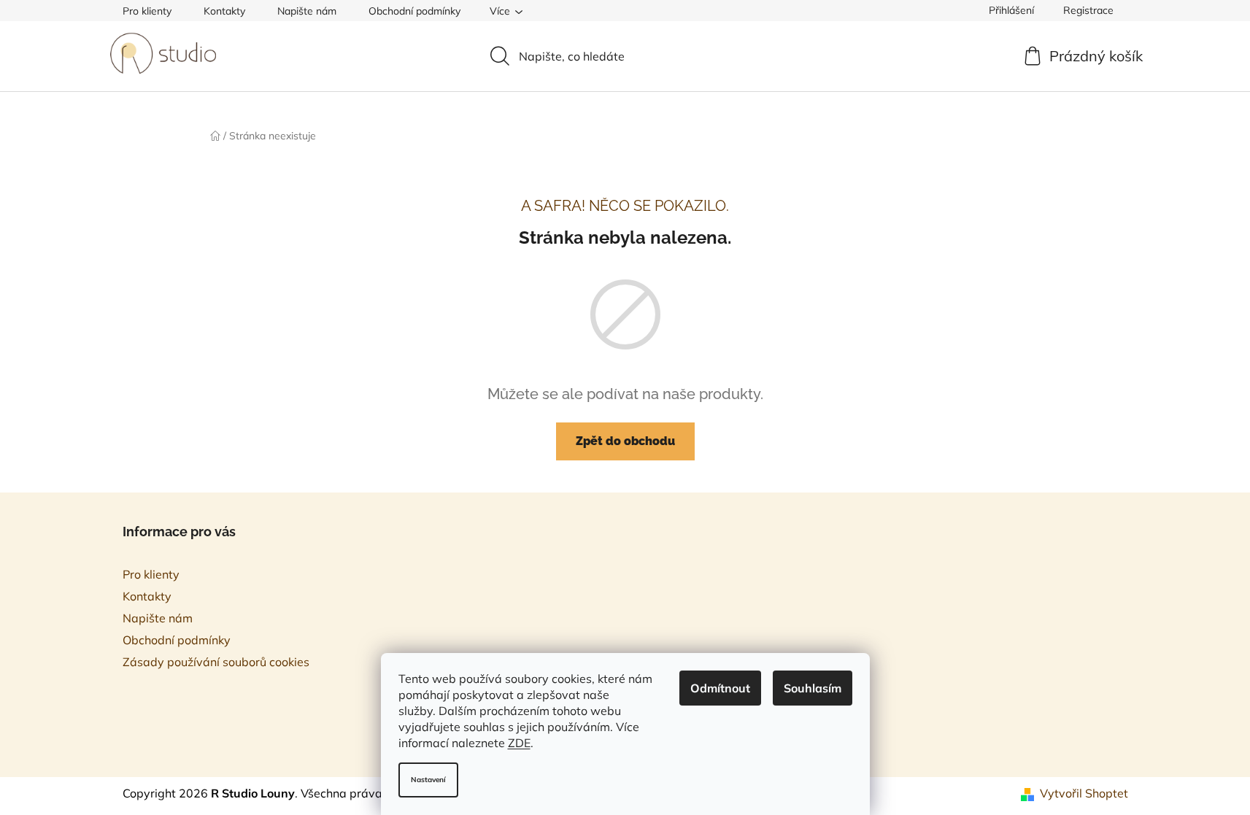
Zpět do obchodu (625, 441)
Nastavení (428, 779)
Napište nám (306, 11)
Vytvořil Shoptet (1084, 793)
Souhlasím (812, 688)
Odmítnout (720, 688)
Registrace (1088, 10)
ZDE (519, 742)
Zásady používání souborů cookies (216, 661)
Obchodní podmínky (414, 11)
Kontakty (224, 11)
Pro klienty (147, 11)
